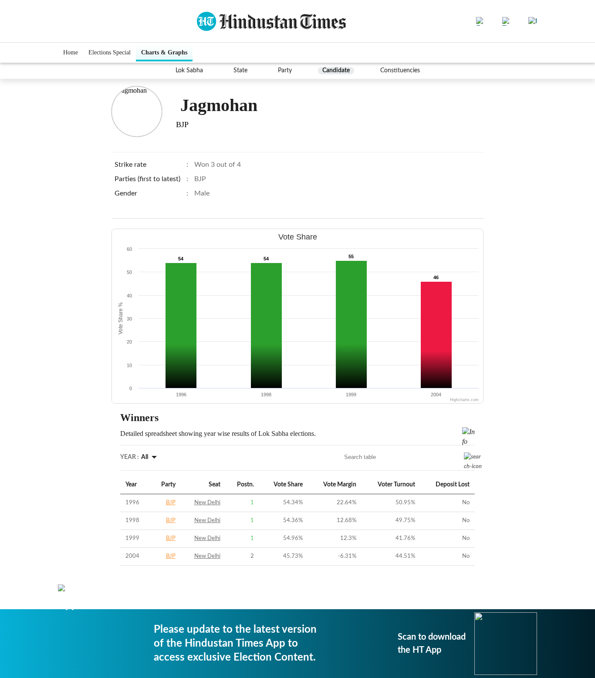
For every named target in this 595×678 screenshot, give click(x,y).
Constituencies (400, 70)
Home (70, 52)
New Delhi (207, 503)
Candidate (336, 70)
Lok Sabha (189, 70)
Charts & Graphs (164, 52)
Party (285, 70)
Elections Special (109, 52)
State (240, 70)
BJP (171, 503)
